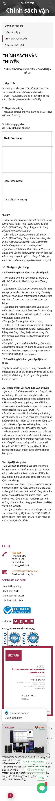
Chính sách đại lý (12, 32)
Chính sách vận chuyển (16, 38)
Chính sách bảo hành (14, 45)
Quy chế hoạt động (14, 25)
